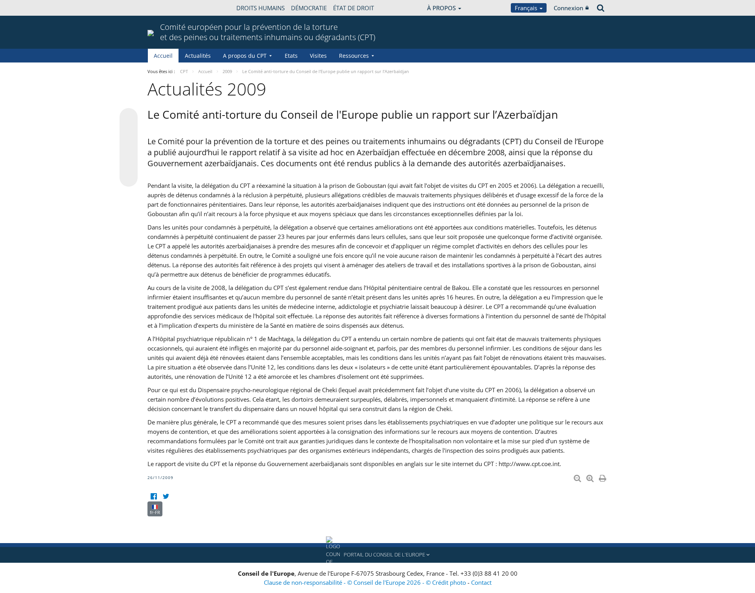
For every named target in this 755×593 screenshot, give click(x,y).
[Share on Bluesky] (128, 118)
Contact (481, 582)
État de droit (353, 8)
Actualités (198, 55)
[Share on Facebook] (128, 148)
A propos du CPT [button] (245, 55)
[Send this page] (128, 178)
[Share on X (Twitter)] (128, 133)
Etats (291, 55)
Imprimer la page (603, 476)
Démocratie (309, 8)
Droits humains (260, 8)
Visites (318, 55)
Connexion (568, 8)
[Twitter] (166, 496)
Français (527, 8)
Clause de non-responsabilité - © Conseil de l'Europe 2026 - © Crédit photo (366, 582)
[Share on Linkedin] (128, 163)
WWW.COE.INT (167, 7)
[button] (377, 555)
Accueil (163, 55)
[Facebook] (153, 496)
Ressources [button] (354, 55)
